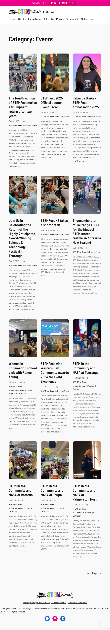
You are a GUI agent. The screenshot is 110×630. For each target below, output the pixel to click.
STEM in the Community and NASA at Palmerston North (85, 492)
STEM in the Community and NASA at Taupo (52, 490)
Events (28, 125)
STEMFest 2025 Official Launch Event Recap (52, 102)
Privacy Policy (29, 602)
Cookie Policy (43, 602)
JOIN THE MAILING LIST (63, 3)
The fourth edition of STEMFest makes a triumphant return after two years (23, 107)
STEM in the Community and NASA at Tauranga (86, 368)
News (34, 125)
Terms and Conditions (77, 602)
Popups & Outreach (17, 393)
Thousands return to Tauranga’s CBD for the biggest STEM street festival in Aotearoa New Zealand (87, 231)
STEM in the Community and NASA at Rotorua (21, 490)
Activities (15, 390)
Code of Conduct (58, 602)
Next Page (94, 573)
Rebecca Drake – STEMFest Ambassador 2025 (86, 102)
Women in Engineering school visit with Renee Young (23, 370)
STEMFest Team (15, 125)
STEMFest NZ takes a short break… (54, 222)
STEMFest (48, 11)
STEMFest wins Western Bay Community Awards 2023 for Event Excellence (55, 372)
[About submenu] (25, 19)
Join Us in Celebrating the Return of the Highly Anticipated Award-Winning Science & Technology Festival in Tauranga (22, 238)
